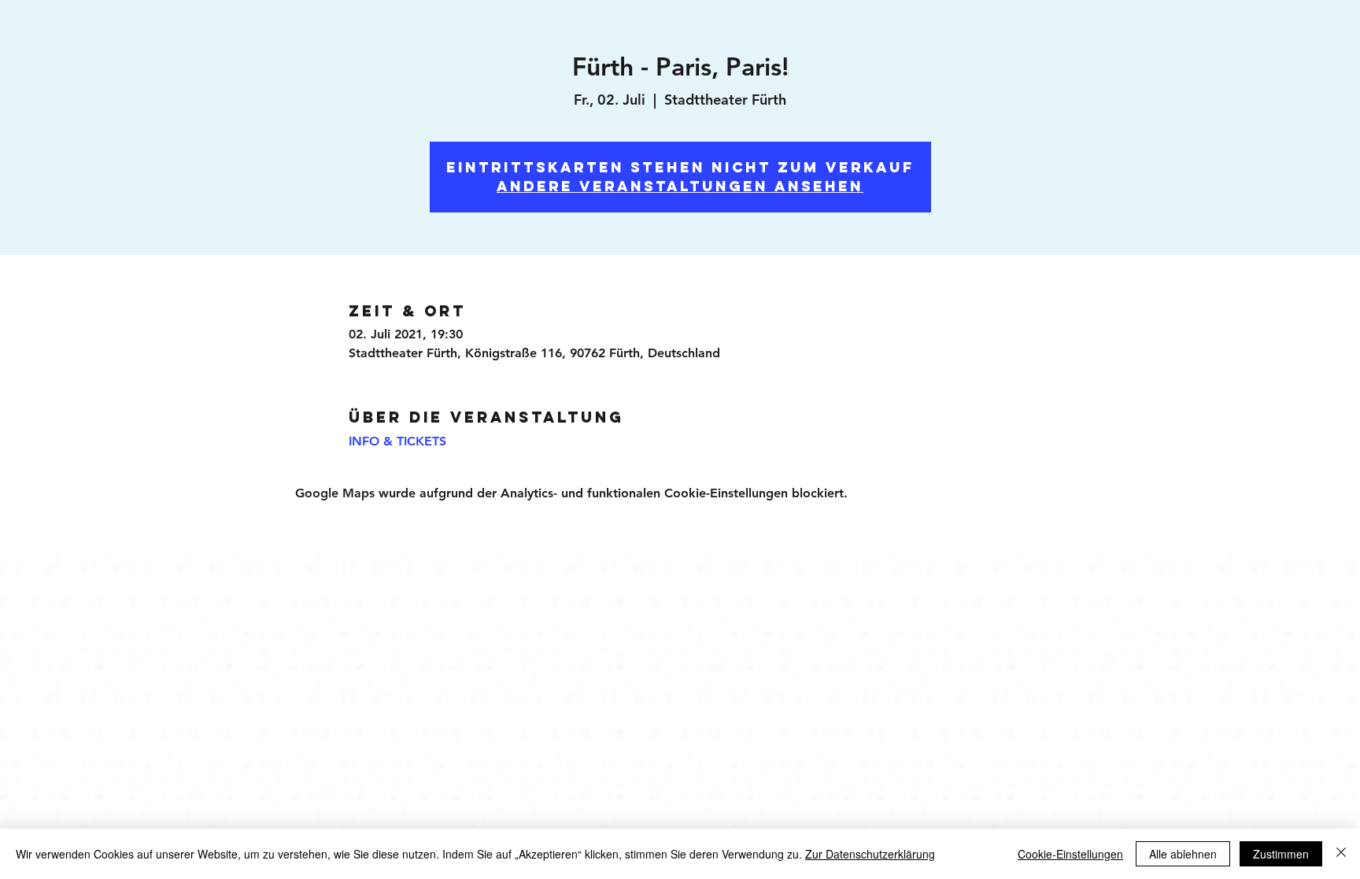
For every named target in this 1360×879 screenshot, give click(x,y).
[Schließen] (1341, 853)
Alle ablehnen (1183, 854)
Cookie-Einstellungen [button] (1070, 854)
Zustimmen (1281, 854)
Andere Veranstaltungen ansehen (680, 186)
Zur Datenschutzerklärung (870, 854)
